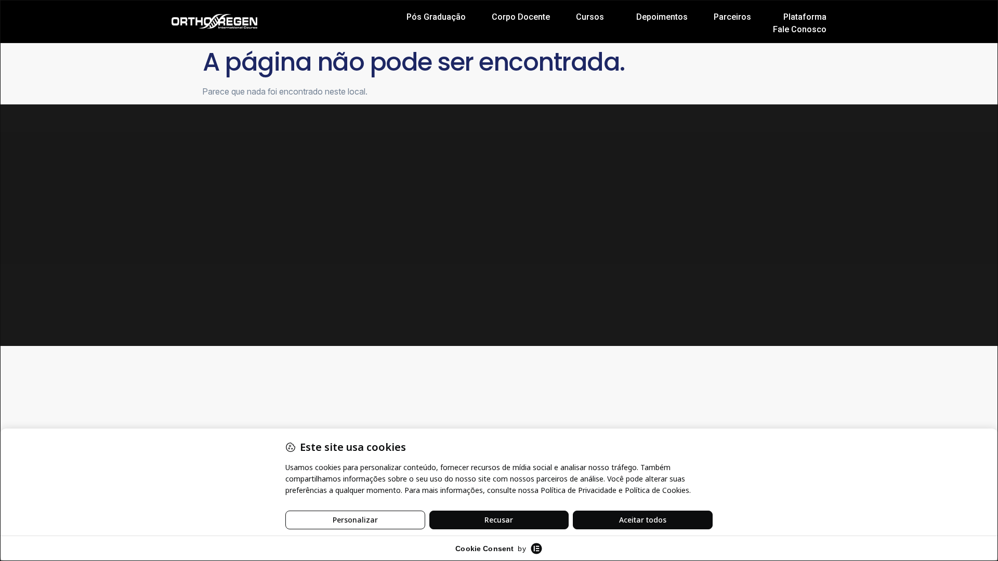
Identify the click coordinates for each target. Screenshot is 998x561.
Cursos (590, 17)
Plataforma (804, 17)
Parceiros (732, 17)
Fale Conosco (799, 29)
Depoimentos (662, 17)
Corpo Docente (521, 17)
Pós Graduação (436, 17)
